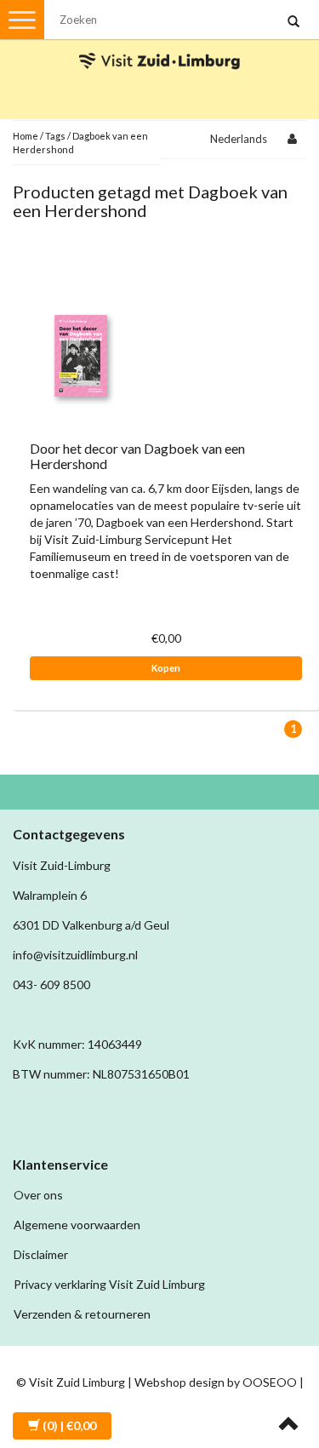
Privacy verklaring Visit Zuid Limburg (109, 1284)
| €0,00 (69, 1425)
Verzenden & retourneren (82, 1314)
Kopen (165, 667)
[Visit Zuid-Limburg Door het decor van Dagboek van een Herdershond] (81, 354)
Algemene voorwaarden (77, 1224)
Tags (55, 135)
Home (25, 135)
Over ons (38, 1195)
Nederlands (238, 139)
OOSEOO (269, 1382)
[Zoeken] (293, 22)
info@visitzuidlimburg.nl (75, 954)
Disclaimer (41, 1254)
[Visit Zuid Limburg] (160, 45)
